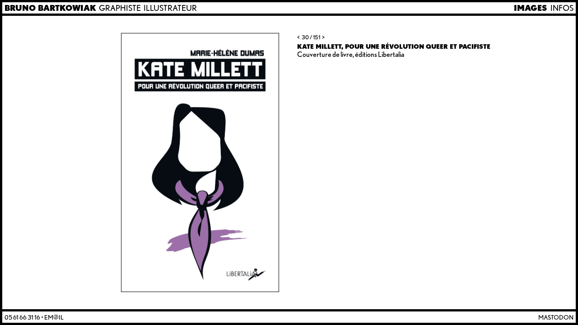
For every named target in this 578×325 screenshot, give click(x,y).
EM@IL (54, 317)
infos (561, 8)
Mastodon (555, 317)
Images (530, 8)
